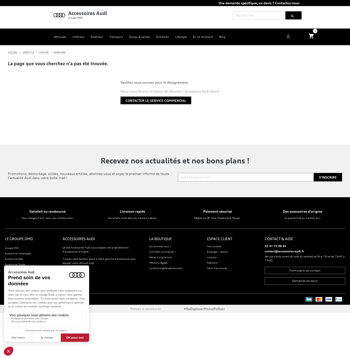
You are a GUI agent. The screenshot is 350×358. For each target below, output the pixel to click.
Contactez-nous (287, 3)
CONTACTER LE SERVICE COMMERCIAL (156, 101)
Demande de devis (305, 280)
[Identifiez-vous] (288, 37)
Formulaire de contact (304, 270)
